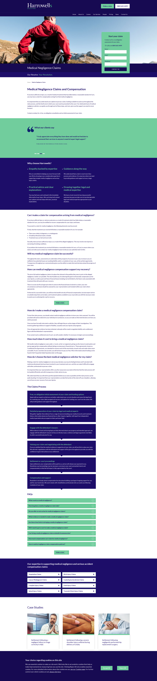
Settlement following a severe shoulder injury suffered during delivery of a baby (78, 642)
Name (106, 49)
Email (106, 55)
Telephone (107, 61)
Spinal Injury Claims (35, 591)
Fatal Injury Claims (70, 585)
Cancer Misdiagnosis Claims (38, 580)
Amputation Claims (35, 574)
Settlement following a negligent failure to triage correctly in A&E (40, 642)
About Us (81, 14)
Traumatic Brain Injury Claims (73, 591)
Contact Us (124, 14)
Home (74, 14)
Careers (88, 14)
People (105, 14)
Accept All (106, 668)
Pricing (111, 14)
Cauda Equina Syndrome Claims (74, 580)
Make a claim (107, 6)
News (117, 14)
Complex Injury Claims (36, 585)
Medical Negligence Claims (39, 82)
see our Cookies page (77, 669)
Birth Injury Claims (70, 574)
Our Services (96, 14)
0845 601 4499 (122, 6)
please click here (55, 672)
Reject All (123, 668)
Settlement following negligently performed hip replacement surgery (112, 642)
